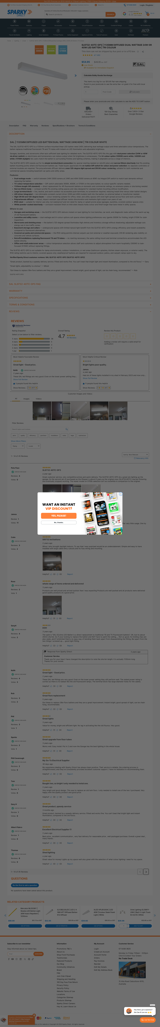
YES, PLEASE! (58, 515)
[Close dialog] (120, 494)
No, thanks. (58, 522)
